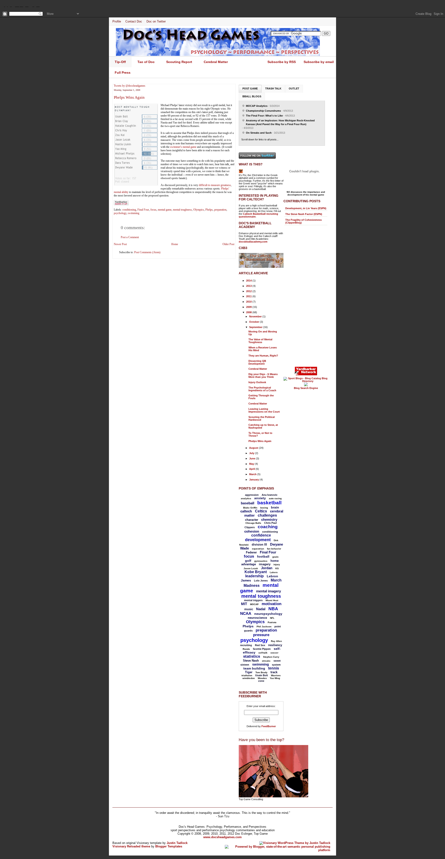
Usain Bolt (261, 675)
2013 (249, 285)
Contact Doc (133, 21)
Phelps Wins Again (129, 97)
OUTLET (294, 88)
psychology (120, 213)
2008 (249, 312)
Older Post (228, 244)
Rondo (246, 649)
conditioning (129, 209)
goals (275, 557)
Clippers (250, 527)
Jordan (266, 568)
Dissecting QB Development (257, 362)
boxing (264, 507)
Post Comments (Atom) (147, 252)
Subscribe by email (319, 62)
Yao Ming (275, 678)
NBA (273, 608)
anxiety (260, 498)
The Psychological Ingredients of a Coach (262, 389)
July (252, 453)
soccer (274, 652)
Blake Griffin (250, 507)
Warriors (276, 675)
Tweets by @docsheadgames (129, 85)
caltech (246, 511)
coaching (268, 526)
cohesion (251, 531)
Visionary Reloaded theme (131, 846)
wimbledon (248, 678)
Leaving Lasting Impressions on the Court (264, 410)
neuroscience (257, 617)
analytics (246, 498)
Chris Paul (270, 522)
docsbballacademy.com (253, 241)
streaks (266, 661)
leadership (254, 576)
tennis (273, 668)
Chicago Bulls (253, 523)
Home (174, 244)
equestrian (258, 548)
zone (261, 680)
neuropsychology (268, 614)
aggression (252, 494)
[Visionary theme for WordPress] (295, 843)
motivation (271, 604)
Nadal (260, 609)
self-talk (262, 652)
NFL (272, 618)
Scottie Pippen (262, 648)
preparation (220, 209)
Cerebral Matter (257, 368)
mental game (165, 209)
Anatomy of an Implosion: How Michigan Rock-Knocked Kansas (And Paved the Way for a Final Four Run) (280, 122)
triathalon (247, 675)
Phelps (209, 209)
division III (259, 544)
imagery (264, 564)
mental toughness (182, 209)
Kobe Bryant (256, 572)
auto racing (275, 498)
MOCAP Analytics (256, 105)
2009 (249, 307)
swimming (133, 213)
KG (277, 568)
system (276, 664)
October (254, 321)
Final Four (143, 209)
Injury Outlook (257, 382)
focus (153, 209)
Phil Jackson (264, 626)
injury (276, 564)
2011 (249, 296)
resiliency (275, 645)
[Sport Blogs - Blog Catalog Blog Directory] (305, 381)
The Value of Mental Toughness (260, 341)
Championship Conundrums (263, 110)
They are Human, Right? (263, 355)
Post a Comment (130, 237)
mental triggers (253, 600)
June (252, 458)
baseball (247, 503)
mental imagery (268, 591)
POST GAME (250, 88)
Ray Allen (276, 641)
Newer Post (120, 244)
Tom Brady (261, 672)
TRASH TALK (273, 88)
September (256, 327)
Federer (251, 552)
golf (248, 560)
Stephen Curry (271, 657)
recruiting (246, 645)
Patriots (272, 622)
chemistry (269, 519)
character (251, 519)
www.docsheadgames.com (222, 837)
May (252, 463)
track (273, 672)
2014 (249, 280)
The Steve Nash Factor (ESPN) (303, 214)
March (253, 474)
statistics (251, 656)
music (248, 609)
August (254, 447)
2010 (249, 301)
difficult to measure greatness (215, 185)
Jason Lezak (251, 568)
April (252, 468)
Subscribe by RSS (281, 62)
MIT (244, 604)
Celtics (261, 511)
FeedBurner (268, 726)
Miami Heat (272, 600)
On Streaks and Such (259, 132)
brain (275, 507)
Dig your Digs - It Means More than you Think (263, 375)
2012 (249, 291)
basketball (269, 502)
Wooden (262, 678)
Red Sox (260, 645)
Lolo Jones (261, 580)
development (258, 539)
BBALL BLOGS (251, 96)
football (263, 556)
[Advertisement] (302, 295)
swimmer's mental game (183, 146)
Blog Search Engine (306, 388)
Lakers (274, 572)
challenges (267, 515)
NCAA (245, 613)
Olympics (198, 209)
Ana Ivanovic (269, 494)
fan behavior (274, 548)
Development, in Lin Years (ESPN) (305, 208)
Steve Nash (251, 660)
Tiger (248, 672)
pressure (261, 635)
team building (254, 668)
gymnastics (260, 561)
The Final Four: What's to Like (264, 115)
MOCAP (254, 604)
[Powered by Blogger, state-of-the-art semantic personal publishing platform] (277, 850)
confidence (261, 535)
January (254, 479)
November (255, 316)
